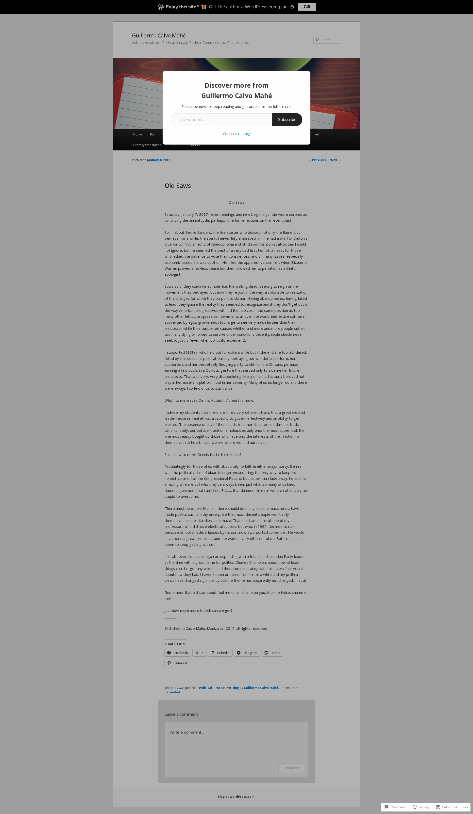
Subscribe (287, 119)
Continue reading (236, 133)
